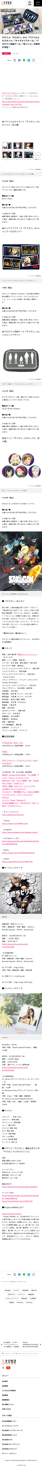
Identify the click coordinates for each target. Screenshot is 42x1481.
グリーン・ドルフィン (9, 1453)
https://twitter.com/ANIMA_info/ (15, 823)
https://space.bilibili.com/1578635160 (17, 861)
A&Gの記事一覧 (16, 1353)
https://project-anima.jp (11, 1213)
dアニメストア (9, 760)
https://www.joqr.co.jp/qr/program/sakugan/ (20, 1186)
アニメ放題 (31, 775)
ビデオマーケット (14, 806)
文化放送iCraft (7, 1440)
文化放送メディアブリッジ (11, 1444)
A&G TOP (7, 1353)
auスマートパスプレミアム (19, 777)
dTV (13, 780)
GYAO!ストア (19, 783)
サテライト (21, 1294)
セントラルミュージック (10, 1426)
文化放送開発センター (9, 1421)
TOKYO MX (8, 743)
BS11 (16, 743)
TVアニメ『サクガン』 (10, 93)
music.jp (5, 797)
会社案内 (5, 1381)
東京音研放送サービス (9, 1435)
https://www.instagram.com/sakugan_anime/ (20, 832)
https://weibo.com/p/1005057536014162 (18, 853)
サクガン (16, 1290)
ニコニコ (5, 800)
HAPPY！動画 (7, 786)
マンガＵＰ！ (7, 792)
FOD (30, 780)
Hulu (35, 760)
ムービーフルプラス (24, 794)
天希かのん (11, 1294)
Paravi (12, 800)
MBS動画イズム (20, 792)
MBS (5, 751)
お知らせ (6, 53)
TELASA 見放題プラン (10, 803)
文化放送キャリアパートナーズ (12, 1430)
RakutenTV (21, 800)
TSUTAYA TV (25, 803)
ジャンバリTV (29, 786)
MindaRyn (30, 1302)
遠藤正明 (31, 1294)
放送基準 (5, 1395)
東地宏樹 (25, 1290)
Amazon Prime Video (17, 775)
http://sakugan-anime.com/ (13, 814)
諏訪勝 (12, 1302)
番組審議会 (5, 1400)
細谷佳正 (24, 1298)
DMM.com (6, 780)
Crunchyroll (6, 763)
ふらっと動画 (21, 780)
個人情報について (8, 1404)
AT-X (21, 743)
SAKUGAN (20, 1302)
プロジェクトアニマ (12, 1298)
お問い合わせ (6, 1409)
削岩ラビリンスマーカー (27, 654)
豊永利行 (34, 1290)
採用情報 (5, 1386)
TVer (34, 803)
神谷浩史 (8, 1290)
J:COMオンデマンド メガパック (14, 789)
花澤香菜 (33, 1298)
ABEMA (4, 775)
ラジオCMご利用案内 (9, 1391)
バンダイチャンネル (24, 760)
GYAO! (9, 783)
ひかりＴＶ (18, 786)
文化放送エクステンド (9, 1449)
